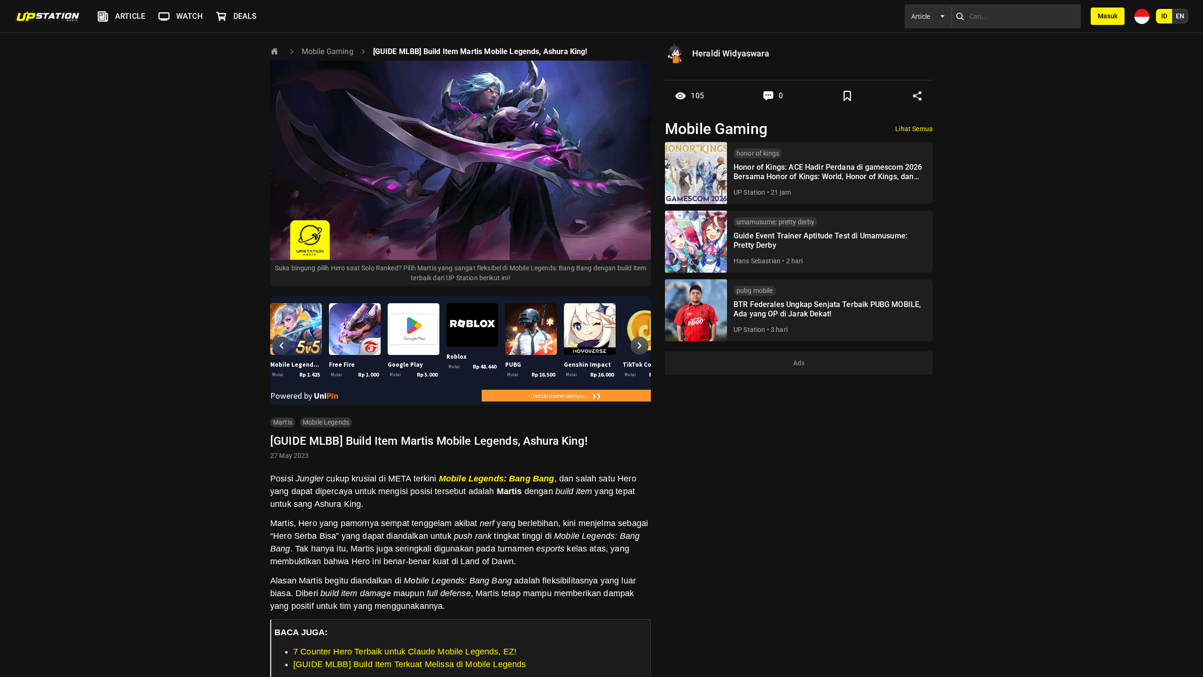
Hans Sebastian (757, 261)
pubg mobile (754, 290)
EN (1180, 16)
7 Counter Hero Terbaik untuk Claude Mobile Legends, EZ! (404, 651)
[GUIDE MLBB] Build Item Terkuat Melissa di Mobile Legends (409, 664)
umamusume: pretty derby (775, 222)
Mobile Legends (326, 422)
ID (1164, 16)
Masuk (1107, 16)
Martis (282, 422)
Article (130, 16)
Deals (245, 16)
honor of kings (757, 153)
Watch (189, 16)
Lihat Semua (914, 129)
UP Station (750, 192)
